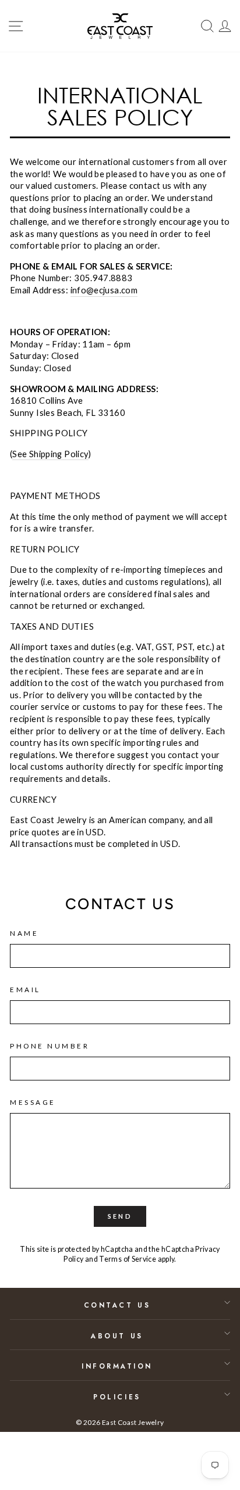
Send (120, 1216)
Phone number (49, 1046)
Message (33, 1102)
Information (117, 1366)
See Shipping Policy (50, 453)
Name (24, 933)
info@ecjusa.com (104, 290)
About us (117, 1336)
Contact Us (117, 1305)
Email (25, 989)
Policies (116, 1397)
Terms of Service (127, 1259)
